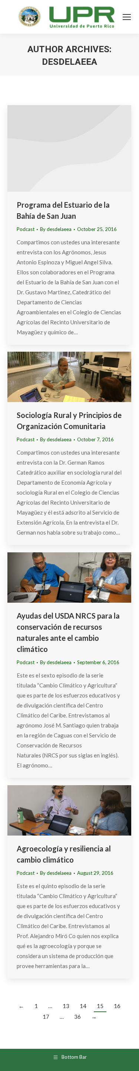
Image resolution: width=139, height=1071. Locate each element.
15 (100, 1006)
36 (77, 1016)
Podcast (25, 229)
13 (66, 1006)
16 (117, 1006)
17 (46, 1016)
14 (83, 1006)
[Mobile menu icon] (127, 17)
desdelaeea (69, 62)
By (56, 229)
